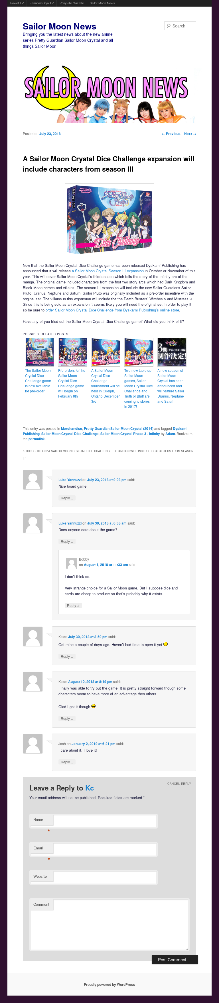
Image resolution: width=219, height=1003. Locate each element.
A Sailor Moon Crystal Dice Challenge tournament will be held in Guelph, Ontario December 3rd (105, 386)
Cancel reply (179, 784)
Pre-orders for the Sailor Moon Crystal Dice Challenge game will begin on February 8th (71, 383)
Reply (67, 497)
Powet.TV (17, 3)
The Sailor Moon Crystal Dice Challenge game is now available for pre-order (38, 380)
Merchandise (71, 428)
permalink (37, 438)
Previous (171, 133)
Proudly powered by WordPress (109, 984)
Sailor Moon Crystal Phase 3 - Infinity (130, 433)
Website (40, 876)
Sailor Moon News (102, 3)
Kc (89, 788)
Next (190, 133)
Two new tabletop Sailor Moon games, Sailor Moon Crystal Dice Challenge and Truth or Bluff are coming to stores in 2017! (138, 388)
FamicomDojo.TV (42, 3)
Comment (41, 904)
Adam (170, 433)
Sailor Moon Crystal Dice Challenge (70, 433)
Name (41, 821)
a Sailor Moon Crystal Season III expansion (108, 270)
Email (41, 849)
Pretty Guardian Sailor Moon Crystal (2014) (118, 428)
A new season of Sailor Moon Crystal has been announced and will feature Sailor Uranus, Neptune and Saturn (170, 386)
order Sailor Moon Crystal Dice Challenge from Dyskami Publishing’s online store (112, 310)
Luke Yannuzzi (70, 479)
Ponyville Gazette (72, 3)
